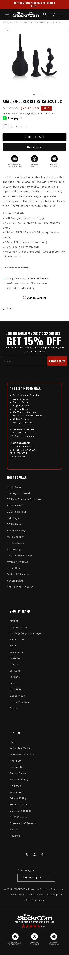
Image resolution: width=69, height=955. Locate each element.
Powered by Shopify (38, 889)
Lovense (15, 677)
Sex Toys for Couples (20, 587)
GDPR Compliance (21, 810)
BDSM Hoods (15, 524)
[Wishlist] (53, 14)
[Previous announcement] (6, 5)
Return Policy (18, 773)
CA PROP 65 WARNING (16, 267)
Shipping (7, 127)
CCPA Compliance (20, 817)
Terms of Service (20, 804)
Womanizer (16, 652)
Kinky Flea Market (20, 748)
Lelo (12, 683)
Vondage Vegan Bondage (25, 633)
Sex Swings (14, 549)
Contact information (36, 900)
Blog (12, 742)
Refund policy (58, 889)
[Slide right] (42, 95)
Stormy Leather (19, 627)
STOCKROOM (20, 889)
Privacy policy (17, 894)
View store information (21, 288)
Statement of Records (23, 823)
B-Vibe (14, 664)
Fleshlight (16, 689)
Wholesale (16, 792)
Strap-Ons (13, 568)
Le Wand (15, 670)
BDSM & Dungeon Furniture (24, 499)
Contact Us (16, 767)
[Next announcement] (62, 5)
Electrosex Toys (17, 530)
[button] (7, 14)
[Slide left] (27, 95)
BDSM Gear (14, 487)
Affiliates (15, 786)
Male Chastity (15, 537)
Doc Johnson (17, 695)
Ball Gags (13, 518)
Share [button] (9, 308)
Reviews (15, 835)
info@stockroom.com (22, 436)
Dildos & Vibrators (18, 574)
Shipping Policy (19, 779)
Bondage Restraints (19, 493)
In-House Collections (22, 754)
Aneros (14, 708)
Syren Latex (17, 639)
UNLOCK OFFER (57, 361)
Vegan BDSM (15, 580)
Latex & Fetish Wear (19, 555)
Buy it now (34, 147)
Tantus (14, 645)
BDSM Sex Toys (16, 512)
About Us (15, 761)
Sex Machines (15, 543)
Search (14, 829)
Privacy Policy (18, 798)
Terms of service (35, 894)
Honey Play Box (19, 702)
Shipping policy (54, 894)
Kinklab (14, 621)
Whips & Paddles (17, 562)
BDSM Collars (15, 505)
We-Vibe (15, 658)
